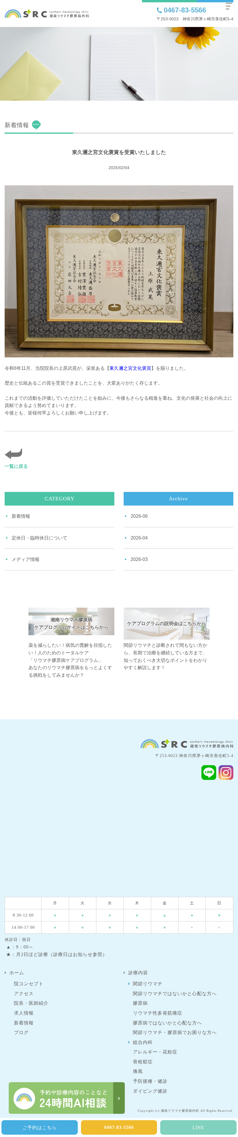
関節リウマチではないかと (175, 993)
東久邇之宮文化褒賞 (130, 368)
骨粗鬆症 (143, 1061)
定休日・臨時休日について (39, 537)
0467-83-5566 (185, 10)
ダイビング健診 (150, 1091)
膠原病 (140, 1003)
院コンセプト (29, 983)
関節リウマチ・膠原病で (175, 1032)
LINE (198, 1127)
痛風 (138, 1071)
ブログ (21, 1032)
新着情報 (21, 516)
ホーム (16, 972)
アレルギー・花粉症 (155, 1051)
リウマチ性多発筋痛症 (157, 1013)
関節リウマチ (148, 983)
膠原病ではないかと (167, 1022)
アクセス (24, 993)
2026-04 (139, 537)
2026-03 (139, 559)
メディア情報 (25, 559)
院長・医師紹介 (31, 1003)
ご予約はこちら (39, 1127)
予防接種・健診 (150, 1081)
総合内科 (143, 1042)
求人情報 (24, 1013)
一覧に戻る (16, 466)
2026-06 (139, 516)
